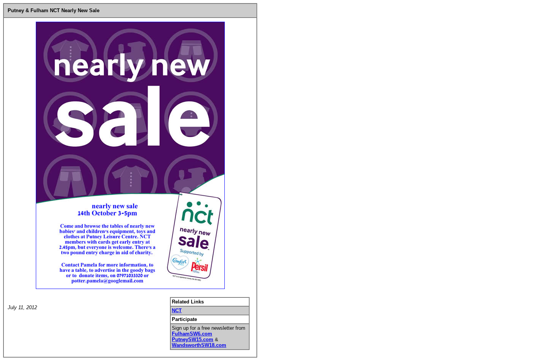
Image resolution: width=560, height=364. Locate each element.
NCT (177, 310)
